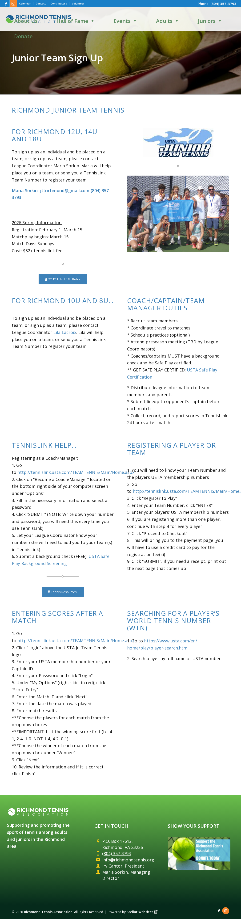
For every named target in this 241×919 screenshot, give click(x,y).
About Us (26, 20)
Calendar (25, 3)
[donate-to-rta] (199, 853)
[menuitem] (25, 3)
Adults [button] (164, 20)
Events (122, 20)
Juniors (207, 20)
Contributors (59, 3)
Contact (41, 3)
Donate (23, 36)
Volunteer (78, 3)
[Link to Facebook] (6, 3)
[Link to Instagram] (13, 3)
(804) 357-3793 (223, 3)
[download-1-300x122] (178, 142)
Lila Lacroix (64, 332)
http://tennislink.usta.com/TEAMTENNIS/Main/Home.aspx (75, 472)
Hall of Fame (72, 20)
